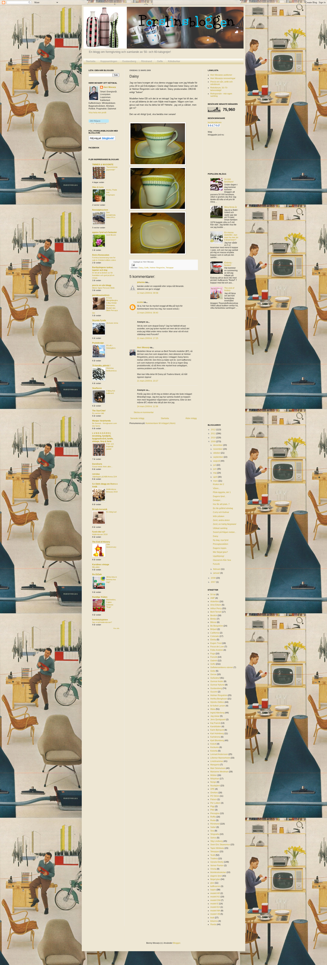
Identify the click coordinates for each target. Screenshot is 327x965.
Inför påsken (218, 516)
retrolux (96, 474)
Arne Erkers (215, 605)
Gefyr (212, 671)
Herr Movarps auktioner (221, 75)
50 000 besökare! (228, 180)
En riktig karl (111, 512)
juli (214, 465)
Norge (213, 782)
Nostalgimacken (100, 210)
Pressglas (215, 813)
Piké (212, 810)
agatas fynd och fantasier (104, 232)
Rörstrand (146, 61)
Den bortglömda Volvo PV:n (110, 215)
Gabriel (213, 660)
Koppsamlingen (108, 61)
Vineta (213, 869)
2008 (213, 578)
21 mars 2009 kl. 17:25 (147, 338)
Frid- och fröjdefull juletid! (110, 446)
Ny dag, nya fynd (220, 540)
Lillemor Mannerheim (220, 758)
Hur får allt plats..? (221, 504)
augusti (217, 461)
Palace (213, 799)
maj (215, 473)
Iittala (212, 709)
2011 (213, 433)
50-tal (213, 594)
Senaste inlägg (137, 418)
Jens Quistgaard (217, 719)
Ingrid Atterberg (217, 713)
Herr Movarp (143, 347)
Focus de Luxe (217, 646)
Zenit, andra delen (221, 520)
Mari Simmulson (217, 768)
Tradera (214, 858)
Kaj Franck (215, 723)
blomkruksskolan (218, 872)
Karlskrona (215, 737)
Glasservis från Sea (222, 560)
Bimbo (213, 619)
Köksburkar (174, 61)
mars (215, 481)
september (218, 457)
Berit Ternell (215, 612)
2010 (213, 437)
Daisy (141, 268)
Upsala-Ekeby (216, 862)
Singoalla (214, 834)
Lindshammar (216, 761)
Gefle (160, 61)
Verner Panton (217, 865)
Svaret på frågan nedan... (224, 532)
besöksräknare (215, 122)
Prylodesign (98, 343)
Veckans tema (112, 323)
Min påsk (96, 567)
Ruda (212, 820)
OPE (212, 789)
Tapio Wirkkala (217, 848)
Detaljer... (217, 500)
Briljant (213, 629)
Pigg (212, 806)
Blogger (176, 943)
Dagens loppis (219, 548)
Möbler (213, 775)
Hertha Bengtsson (218, 699)
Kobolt (213, 744)
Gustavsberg (129, 61)
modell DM (215, 900)
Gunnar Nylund (217, 685)
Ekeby (213, 639)
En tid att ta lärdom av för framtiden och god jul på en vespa (103, 275)
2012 (213, 429)
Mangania (215, 764)
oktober (217, 453)
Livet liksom (111, 235)
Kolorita (213, 751)
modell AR (215, 893)
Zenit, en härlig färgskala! (224, 524)
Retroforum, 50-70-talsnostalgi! (219, 89)
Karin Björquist (217, 730)
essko (140, 302)
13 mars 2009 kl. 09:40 (147, 313)
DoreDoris (97, 464)
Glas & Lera (98, 187)
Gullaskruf (215, 678)
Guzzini (213, 692)
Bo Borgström (216, 626)
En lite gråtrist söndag (223, 508)
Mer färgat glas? (220, 552)
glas (212, 883)
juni (215, 469)
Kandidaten (215, 726)
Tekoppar (170, 268)
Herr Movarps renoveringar (222, 78)
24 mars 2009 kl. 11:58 (147, 406)
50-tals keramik (99, 509)
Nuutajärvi (215, 785)
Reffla (213, 817)
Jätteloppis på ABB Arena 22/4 (104, 477)
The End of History (101, 542)
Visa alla (116, 628)
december (218, 445)
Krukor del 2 (218, 484)
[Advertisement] (221, 367)
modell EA (215, 907)
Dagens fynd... (219, 496)
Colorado (214, 636)
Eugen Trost (216, 643)
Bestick (213, 615)
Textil (212, 855)
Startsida (90, 61)
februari (217, 569)
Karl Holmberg (217, 733)
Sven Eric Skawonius (220, 844)
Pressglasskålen (220, 544)
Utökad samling (220, 528)
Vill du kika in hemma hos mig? (111, 579)
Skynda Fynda (99, 320)
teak (212, 917)
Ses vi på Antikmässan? (102, 622)
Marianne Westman (219, 771)
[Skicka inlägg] (133, 265)
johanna (141, 282)
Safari (213, 827)
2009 (213, 441)
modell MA (215, 910)
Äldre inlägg (191, 418)
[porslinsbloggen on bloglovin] (99, 123)
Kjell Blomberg (217, 740)
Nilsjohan (214, 778)
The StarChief (98, 411)
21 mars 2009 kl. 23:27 (147, 381)
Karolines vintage (100, 564)
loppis (213, 890)
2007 (213, 582)
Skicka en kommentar (144, 412)
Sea (212, 831)
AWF (212, 598)
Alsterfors (214, 601)
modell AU (215, 896)
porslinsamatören (100, 295)
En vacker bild (98, 413)
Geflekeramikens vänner (221, 667)
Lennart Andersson (219, 754)
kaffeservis (215, 886)
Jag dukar (215, 716)
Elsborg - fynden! (228, 263)
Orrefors (214, 792)
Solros (213, 838)
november (218, 449)
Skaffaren (97, 388)
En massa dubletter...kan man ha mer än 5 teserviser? (231, 236)
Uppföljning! (218, 556)
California (214, 633)
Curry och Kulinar (221, 512)
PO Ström (214, 796)
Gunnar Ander (216, 681)
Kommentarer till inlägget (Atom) (160, 423)
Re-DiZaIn (97, 574)
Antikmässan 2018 (99, 534)
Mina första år (230, 207)
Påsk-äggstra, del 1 (222, 492)
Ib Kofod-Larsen (217, 706)
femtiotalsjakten (100, 620)
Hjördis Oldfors (217, 702)
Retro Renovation (100, 255)
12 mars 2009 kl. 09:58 (147, 293)
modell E (214, 903)
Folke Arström (216, 650)
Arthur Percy (216, 608)
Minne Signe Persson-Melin (103, 288)
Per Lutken (215, 803)
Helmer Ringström (157, 268)
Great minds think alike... (102, 467)
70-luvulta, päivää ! (101, 365)
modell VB (215, 914)
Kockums (214, 747)
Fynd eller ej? (98, 532)
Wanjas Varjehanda (101, 421)
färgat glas (215, 879)
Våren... (216, 488)
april (215, 477)
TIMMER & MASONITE (102, 164)
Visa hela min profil (97, 112)
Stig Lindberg (216, 841)
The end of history (229, 289)
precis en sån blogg (101, 285)
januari (216, 573)
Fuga (212, 653)
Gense (213, 674)
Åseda (213, 924)
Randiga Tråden (99, 597)
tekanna (214, 921)
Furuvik (216, 564)
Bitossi (213, 622)
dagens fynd (216, 876)
